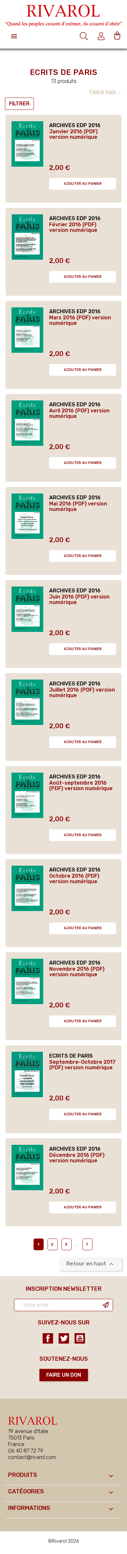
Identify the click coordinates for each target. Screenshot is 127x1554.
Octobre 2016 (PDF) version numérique (74, 878)
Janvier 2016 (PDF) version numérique (73, 134)
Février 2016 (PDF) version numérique (73, 227)
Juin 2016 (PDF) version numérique (79, 599)
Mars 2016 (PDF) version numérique (80, 320)
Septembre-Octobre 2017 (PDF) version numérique (82, 1065)
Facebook (48, 1338)
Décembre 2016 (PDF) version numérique (77, 1158)
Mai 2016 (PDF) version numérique (78, 506)
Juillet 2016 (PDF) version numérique (82, 692)
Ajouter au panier (83, 184)
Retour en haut (90, 1264)
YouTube (80, 1338)
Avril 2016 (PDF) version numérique (79, 413)
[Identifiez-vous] (102, 36)
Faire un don (63, 1375)
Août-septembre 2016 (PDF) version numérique (81, 785)
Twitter (64, 1338)
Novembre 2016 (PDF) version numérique (77, 972)
